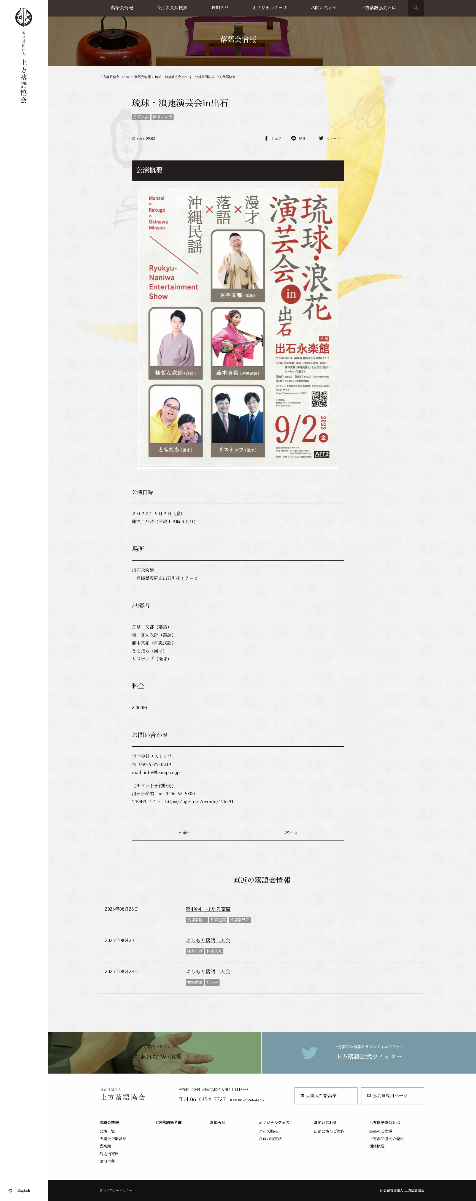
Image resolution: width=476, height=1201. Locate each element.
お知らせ (220, 8)
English (23, 1190)
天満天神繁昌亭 (318, 1095)
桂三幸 (212, 982)
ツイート (333, 138)
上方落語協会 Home (114, 77)
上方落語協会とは (378, 8)
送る (302, 138)
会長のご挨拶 (380, 1131)
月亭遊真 (218, 920)
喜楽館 (105, 1146)
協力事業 (107, 1161)
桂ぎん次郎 (162, 117)
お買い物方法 (270, 1139)
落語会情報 (122, 8)
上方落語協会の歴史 (386, 1139)
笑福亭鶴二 (196, 920)
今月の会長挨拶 (171, 8)
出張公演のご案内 (329, 1131)
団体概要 (377, 1146)
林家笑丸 (214, 951)
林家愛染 (194, 982)
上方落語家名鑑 (168, 1122)
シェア (277, 138)
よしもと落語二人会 (208, 940)
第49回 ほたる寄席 (208, 909)
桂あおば (194, 951)
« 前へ (185, 833)
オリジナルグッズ (269, 8)
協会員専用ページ (387, 1095)
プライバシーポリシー (115, 1190)
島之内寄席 (109, 1154)
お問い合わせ (324, 8)
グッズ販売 (268, 1131)
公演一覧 (107, 1131)
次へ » (291, 833)
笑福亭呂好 (239, 920)
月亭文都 (141, 117)
